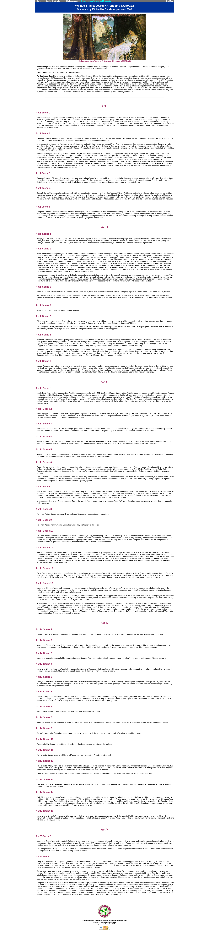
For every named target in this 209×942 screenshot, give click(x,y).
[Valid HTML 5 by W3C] (104, 929)
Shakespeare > (72, 1)
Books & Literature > (54, 1)
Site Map (169, 1)
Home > (40, 1)
